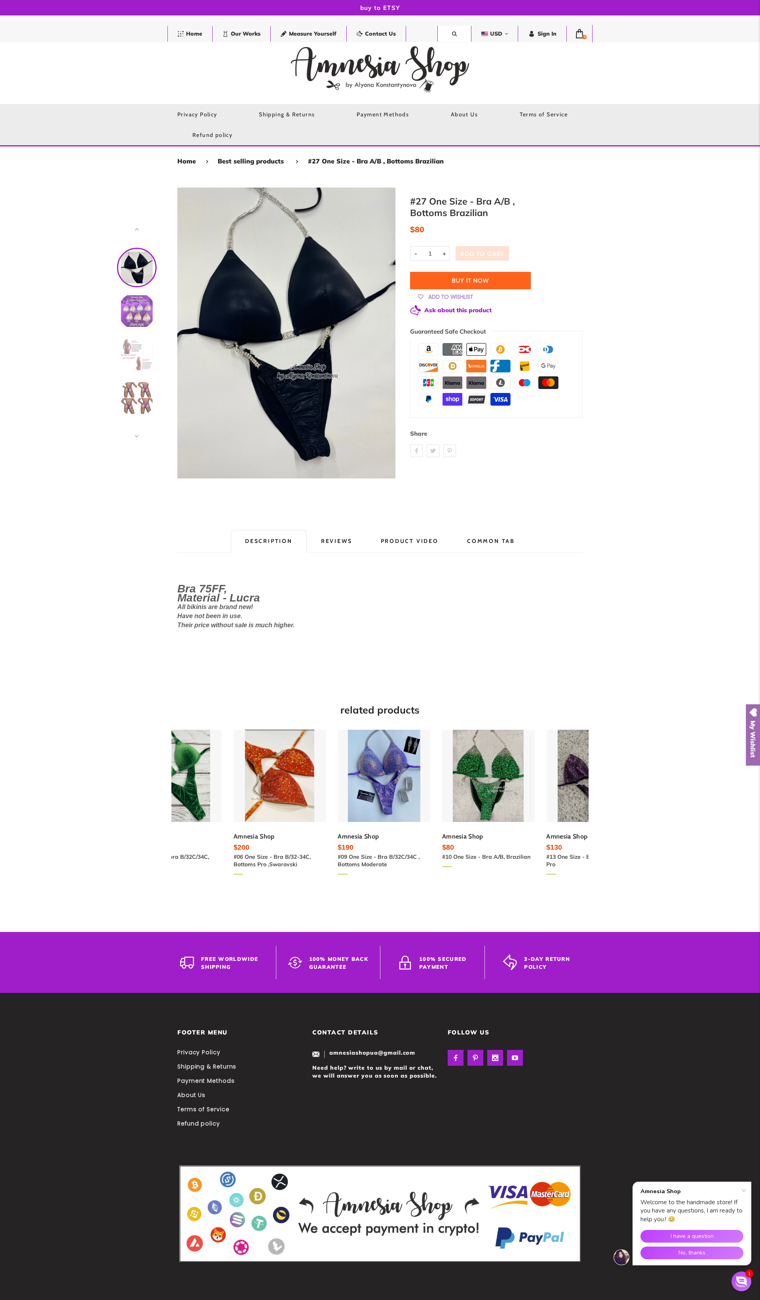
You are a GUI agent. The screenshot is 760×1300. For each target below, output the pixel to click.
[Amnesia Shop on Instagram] (495, 1058)
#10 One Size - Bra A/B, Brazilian (430, 856)
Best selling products (251, 161)
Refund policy (198, 1123)
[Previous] (186, 332)
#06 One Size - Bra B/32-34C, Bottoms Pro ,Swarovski (216, 860)
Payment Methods (206, 1081)
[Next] (385, 332)
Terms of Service (203, 1109)
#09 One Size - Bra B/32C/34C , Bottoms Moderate (323, 860)
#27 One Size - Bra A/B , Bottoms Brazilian (376, 161)
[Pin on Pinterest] (449, 450)
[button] (741, 1281)
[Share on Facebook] (416, 450)
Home (186, 161)
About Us (191, 1095)
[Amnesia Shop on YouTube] (515, 1058)
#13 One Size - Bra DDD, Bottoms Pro (535, 860)
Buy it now (470, 280)
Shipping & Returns (206, 1066)
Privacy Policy (198, 1052)
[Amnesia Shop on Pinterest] (475, 1058)
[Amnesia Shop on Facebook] (456, 1058)
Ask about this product (458, 310)
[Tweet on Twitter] (433, 450)
